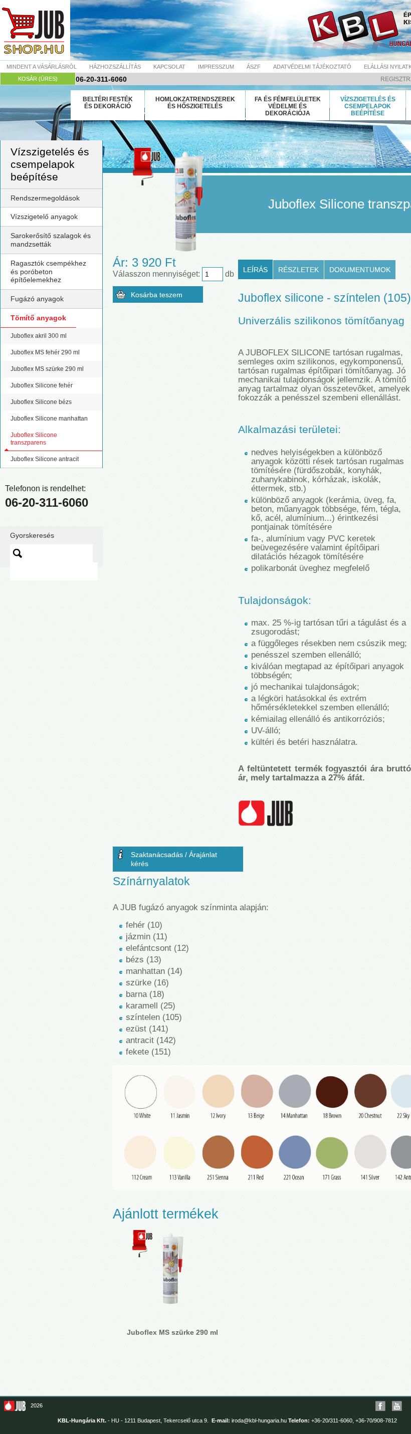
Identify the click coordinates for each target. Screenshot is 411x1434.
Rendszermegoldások (45, 198)
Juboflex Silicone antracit (45, 459)
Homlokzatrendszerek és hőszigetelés (195, 103)
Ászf (254, 67)
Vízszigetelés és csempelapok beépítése (367, 106)
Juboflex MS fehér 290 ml (45, 352)
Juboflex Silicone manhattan (49, 418)
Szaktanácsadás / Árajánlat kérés (174, 859)
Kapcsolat (169, 67)
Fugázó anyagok (37, 299)
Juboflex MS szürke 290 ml (47, 368)
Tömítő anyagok (38, 318)
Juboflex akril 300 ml (39, 335)
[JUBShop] (35, 30)
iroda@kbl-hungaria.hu (259, 1420)
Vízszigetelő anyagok (44, 217)
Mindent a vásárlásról (42, 67)
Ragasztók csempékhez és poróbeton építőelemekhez (48, 271)
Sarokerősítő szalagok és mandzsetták (51, 240)
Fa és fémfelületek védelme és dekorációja (288, 106)
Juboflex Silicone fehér (42, 385)
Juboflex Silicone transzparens (34, 439)
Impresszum (216, 67)
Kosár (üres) (38, 79)
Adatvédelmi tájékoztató (312, 67)
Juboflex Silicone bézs (41, 401)
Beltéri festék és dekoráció (108, 103)
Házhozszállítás (115, 67)
